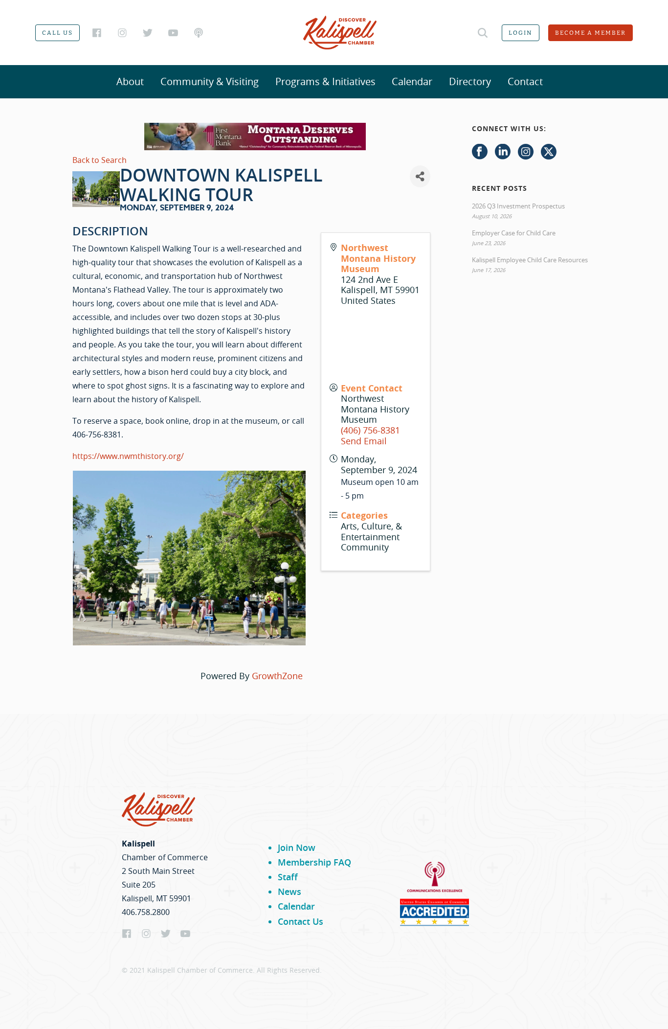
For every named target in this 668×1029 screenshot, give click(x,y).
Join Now (296, 847)
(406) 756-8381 (370, 430)
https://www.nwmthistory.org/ (128, 456)
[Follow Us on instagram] (526, 152)
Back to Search (99, 160)
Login (521, 32)
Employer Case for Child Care (514, 233)
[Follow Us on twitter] (549, 152)
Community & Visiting (209, 81)
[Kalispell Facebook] (97, 33)
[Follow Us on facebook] (480, 152)
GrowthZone (277, 676)
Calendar (412, 81)
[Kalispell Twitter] (148, 33)
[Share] (420, 176)
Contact (525, 81)
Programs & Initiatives (325, 81)
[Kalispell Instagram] (122, 33)
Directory (470, 81)
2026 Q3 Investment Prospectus (518, 206)
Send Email (364, 441)
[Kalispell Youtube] (173, 33)
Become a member (590, 32)
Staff (288, 877)
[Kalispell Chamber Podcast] (198, 33)
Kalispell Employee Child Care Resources (530, 259)
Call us (57, 32)
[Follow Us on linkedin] (503, 152)
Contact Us (300, 921)
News (289, 891)
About (130, 81)
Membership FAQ (314, 862)
